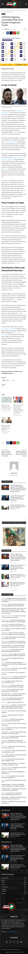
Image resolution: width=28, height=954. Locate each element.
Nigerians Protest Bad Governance (15, 702)
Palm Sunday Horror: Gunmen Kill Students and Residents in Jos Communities (13, 611)
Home (2, 10)
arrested (6, 169)
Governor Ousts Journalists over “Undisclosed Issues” (6, 406)
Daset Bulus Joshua (5, 788)
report (24, 190)
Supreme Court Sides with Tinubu (10, 765)
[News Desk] (2, 29)
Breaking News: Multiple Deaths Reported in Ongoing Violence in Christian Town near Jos (13, 742)
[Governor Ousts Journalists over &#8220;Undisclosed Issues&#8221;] (6, 400)
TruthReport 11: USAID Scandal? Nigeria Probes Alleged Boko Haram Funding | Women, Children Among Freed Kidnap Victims (13, 706)
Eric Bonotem (4, 732)
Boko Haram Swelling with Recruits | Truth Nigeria (13, 763)
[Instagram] (17, 942)
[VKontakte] (21, 942)
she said (17, 263)
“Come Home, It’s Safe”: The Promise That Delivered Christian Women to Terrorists (18, 506)
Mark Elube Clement (6, 693)
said (19, 313)
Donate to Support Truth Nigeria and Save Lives (14, 522)
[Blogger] (6, 942)
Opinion (7, 10)
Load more (13, 590)
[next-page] (5, 512)
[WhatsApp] (18, 32)
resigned (15, 132)
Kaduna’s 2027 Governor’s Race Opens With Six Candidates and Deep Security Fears (17, 584)
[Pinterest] (14, 32)
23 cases (15, 299)
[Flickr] (14, 942)
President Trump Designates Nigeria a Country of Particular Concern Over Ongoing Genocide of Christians (13, 664)
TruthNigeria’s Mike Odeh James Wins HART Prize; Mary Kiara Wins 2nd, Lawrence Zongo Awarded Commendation (14, 600)
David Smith (4, 801)
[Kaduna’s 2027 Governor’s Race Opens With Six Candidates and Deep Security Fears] (5, 584)
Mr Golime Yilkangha (6, 645)
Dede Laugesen (4, 797)
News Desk (7, 29)
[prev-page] (2, 512)
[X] (11, 32)
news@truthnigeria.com (13, 931)
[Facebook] (7, 32)
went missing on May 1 (10, 142)
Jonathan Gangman (5, 784)
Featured (3, 489)
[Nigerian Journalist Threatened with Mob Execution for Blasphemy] (6, 420)
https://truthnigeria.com (14, 475)
